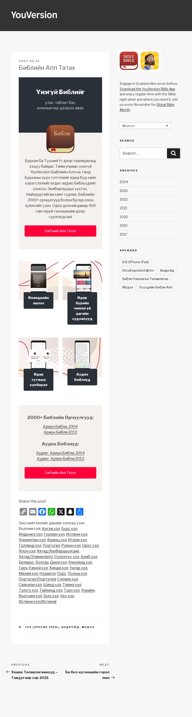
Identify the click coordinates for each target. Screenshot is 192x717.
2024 (124, 182)
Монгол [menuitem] (128, 126)
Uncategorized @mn (138, 270)
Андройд (70, 627)
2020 (124, 217)
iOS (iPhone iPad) (42, 627)
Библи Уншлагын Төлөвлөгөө (145, 279)
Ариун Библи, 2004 (60, 426)
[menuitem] (51, 529)
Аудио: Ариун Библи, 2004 (60, 453)
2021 (123, 208)
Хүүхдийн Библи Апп (155, 287)
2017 (123, 234)
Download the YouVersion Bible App (147, 89)
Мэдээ (88, 627)
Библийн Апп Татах (60, 231)
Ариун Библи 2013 (60, 432)
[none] (145, 125)
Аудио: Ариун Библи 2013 (60, 458)
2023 (124, 191)
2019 (123, 225)
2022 (124, 199)
